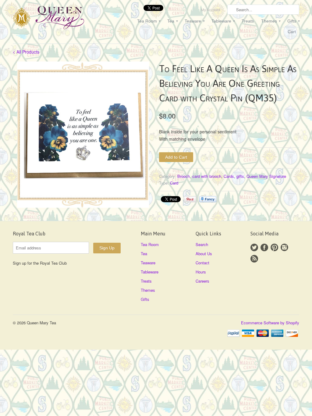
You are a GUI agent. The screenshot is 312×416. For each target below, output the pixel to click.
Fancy (207, 199)
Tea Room (148, 21)
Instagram (284, 247)
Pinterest (274, 247)
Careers (202, 281)
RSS (254, 259)
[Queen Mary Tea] (58, 19)
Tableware (222, 21)
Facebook (264, 247)
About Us (204, 253)
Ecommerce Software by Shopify (270, 323)
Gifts (293, 21)
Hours (201, 272)
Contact (202, 263)
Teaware (194, 21)
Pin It (190, 199)
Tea (172, 21)
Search (202, 244)
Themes (270, 21)
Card (174, 183)
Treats (248, 21)
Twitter (254, 247)
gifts (240, 176)
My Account (210, 10)
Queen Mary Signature (266, 176)
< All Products (26, 52)
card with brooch (206, 176)
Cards (229, 176)
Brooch (183, 176)
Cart (292, 31)
